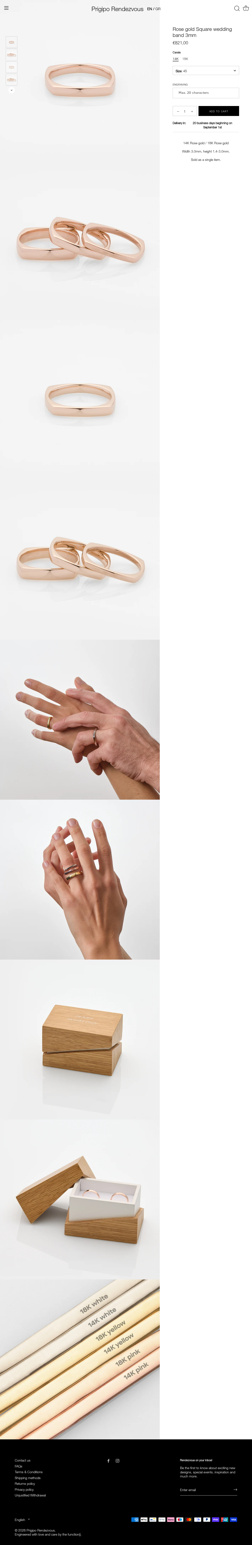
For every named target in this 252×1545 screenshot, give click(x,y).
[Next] (12, 90)
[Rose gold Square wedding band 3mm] (11, 42)
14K (176, 59)
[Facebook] (108, 1460)
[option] (12, 42)
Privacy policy (24, 1489)
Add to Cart (218, 111)
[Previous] (12, 31)
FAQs (18, 1465)
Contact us (22, 1460)
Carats (177, 52)
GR (157, 8)
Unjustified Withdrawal (30, 1494)
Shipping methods (28, 1477)
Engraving (180, 84)
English (20, 1519)
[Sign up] (235, 1489)
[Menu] (6, 8)
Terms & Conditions (29, 1471)
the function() (71, 1534)
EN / (150, 8)
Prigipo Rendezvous (118, 8)
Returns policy (25, 1483)
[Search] (237, 8)
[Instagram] (117, 1460)
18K (185, 59)
